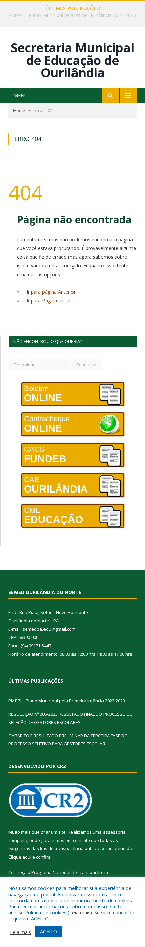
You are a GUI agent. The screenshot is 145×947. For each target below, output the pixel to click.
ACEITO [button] (48, 931)
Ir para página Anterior (51, 292)
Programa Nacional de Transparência (69, 872)
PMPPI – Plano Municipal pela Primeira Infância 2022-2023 (66, 701)
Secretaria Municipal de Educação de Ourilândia (72, 60)
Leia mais (79, 912)
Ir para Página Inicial (48, 300)
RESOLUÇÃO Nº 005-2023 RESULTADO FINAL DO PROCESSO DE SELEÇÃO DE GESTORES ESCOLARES (74, 15)
